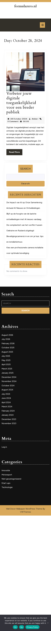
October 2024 (8, 385)
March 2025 (7, 369)
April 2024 (6, 402)
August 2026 (7, 335)
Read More (15, 153)
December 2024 (9, 377)
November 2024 (9, 381)
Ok (15, 627)
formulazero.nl (25, 6)
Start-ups (6, 483)
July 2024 (6, 394)
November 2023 (9, 423)
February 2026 (8, 343)
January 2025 (7, 373)
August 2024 (7, 390)
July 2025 (6, 356)
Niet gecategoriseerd (11, 479)
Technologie (7, 487)
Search (25, 168)
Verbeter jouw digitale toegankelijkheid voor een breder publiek (21, 103)
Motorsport (7, 475)
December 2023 (9, 419)
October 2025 (8, 347)
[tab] (42, 25)
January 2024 (8, 415)
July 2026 (6, 339)
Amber (35, 119)
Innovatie (6, 470)
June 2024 (6, 398)
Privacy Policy (32, 627)
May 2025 (6, 360)
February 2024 (8, 411)
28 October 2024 (18, 119)
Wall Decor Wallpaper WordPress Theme (24, 509)
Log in (4, 447)
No (21, 627)
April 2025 (6, 364)
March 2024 (7, 406)
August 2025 (7, 352)
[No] (47, 623)
